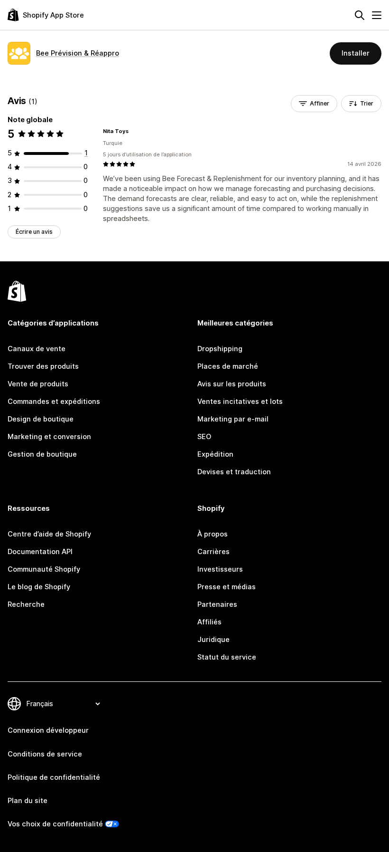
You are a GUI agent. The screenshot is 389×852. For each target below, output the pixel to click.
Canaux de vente (36, 349)
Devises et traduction (234, 472)
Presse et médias (226, 587)
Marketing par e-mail (233, 419)
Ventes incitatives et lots (240, 401)
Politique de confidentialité (54, 777)
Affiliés (209, 622)
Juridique (213, 639)
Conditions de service (45, 754)
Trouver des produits (43, 366)
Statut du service (226, 657)
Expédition (215, 454)
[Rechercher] (359, 15)
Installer (356, 53)
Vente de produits (38, 384)
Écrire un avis (34, 231)
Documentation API (40, 551)
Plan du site (27, 800)
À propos (212, 534)
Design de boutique (41, 419)
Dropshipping (219, 349)
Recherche (26, 604)
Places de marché (227, 366)
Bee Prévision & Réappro (77, 53)
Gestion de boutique (42, 454)
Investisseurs (220, 569)
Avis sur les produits (231, 384)
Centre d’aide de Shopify (49, 534)
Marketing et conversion (49, 436)
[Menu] (376, 15)
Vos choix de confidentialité (55, 824)
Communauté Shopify (44, 569)
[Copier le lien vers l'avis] (134, 131)
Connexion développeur (48, 730)
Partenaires (217, 604)
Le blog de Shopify (39, 587)
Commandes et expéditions (54, 401)
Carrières (213, 551)
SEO (204, 436)
